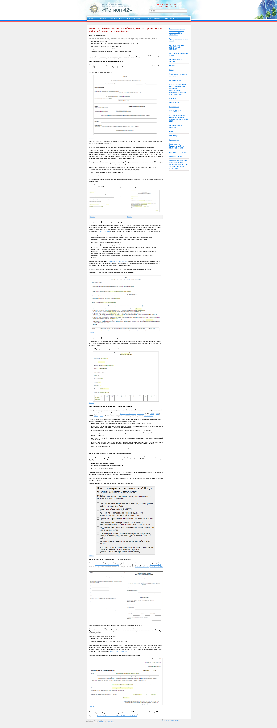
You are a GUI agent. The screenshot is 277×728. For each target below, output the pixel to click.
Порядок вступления (152, 18)
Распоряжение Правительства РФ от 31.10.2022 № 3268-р (176, 146)
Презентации (174, 140)
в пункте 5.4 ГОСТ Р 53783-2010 (117, 261)
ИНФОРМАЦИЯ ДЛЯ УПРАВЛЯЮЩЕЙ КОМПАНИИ (176, 47)
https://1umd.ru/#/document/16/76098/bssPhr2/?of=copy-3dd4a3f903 (117, 716)
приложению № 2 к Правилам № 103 (107, 565)
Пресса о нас (174, 102)
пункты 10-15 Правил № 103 (118, 651)
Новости (172, 65)
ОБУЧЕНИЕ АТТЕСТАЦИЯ (178, 152)
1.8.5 (157, 414)
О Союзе (103, 18)
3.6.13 (101, 416)
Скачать (92, 217)
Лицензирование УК (176, 80)
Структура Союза (116, 18)
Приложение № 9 (155, 565)
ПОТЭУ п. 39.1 (148, 416)
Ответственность (170, 18)
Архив (171, 131)
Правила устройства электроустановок (132, 414)
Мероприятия (174, 107)
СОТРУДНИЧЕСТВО (176, 111)
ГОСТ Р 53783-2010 (103, 231)
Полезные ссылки (175, 156)
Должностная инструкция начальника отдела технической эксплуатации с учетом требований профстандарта (178, 164)
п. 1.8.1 (152, 414)
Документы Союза (133, 18)
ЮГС (95, 721)
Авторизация (173, 135)
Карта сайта (110, 721)
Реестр (171, 70)
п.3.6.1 (96, 416)
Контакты (172, 98)
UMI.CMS (101, 721)
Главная (92, 18)
